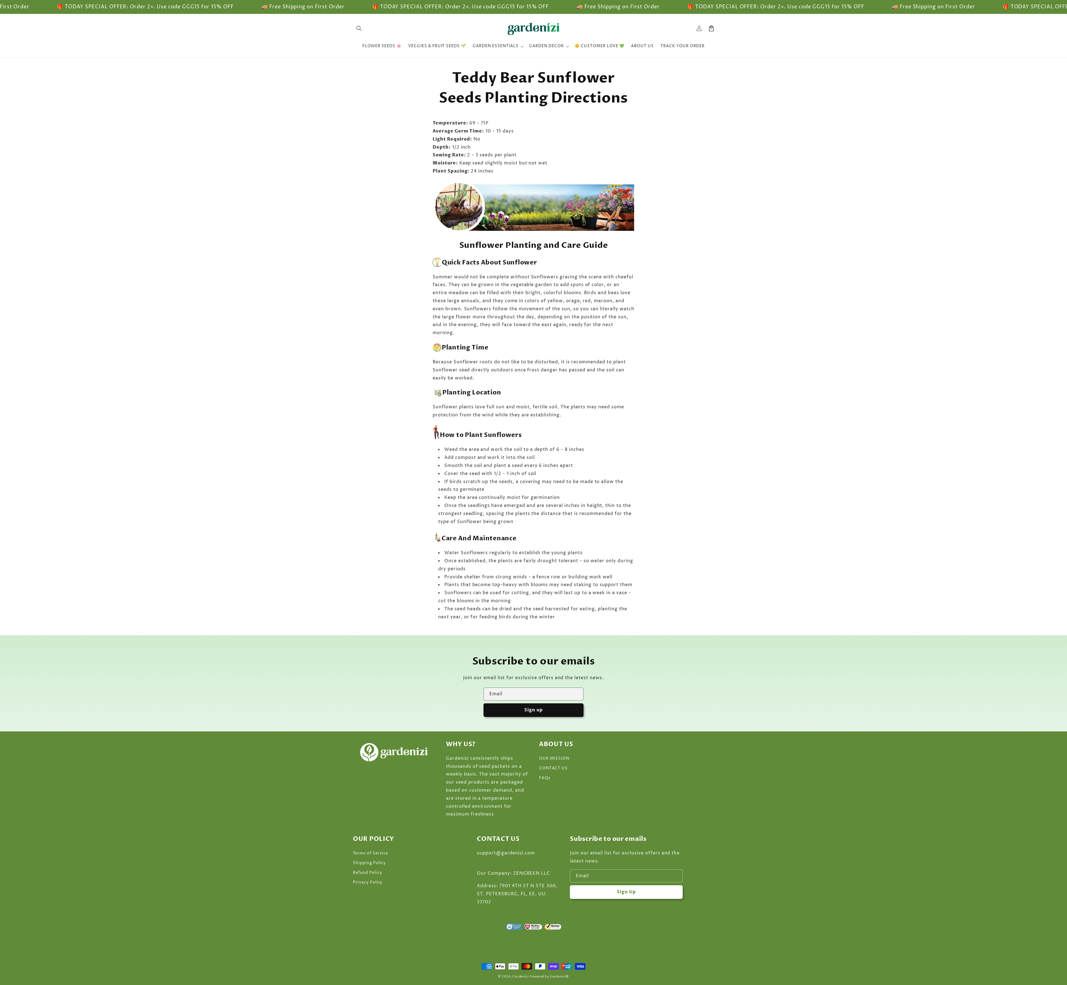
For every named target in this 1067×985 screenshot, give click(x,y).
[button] (359, 28)
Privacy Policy (368, 882)
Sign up (533, 710)
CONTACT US (553, 768)
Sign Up (626, 892)
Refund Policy (367, 872)
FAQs (544, 778)
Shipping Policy (369, 863)
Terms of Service (370, 853)
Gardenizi (520, 976)
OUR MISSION (554, 758)
